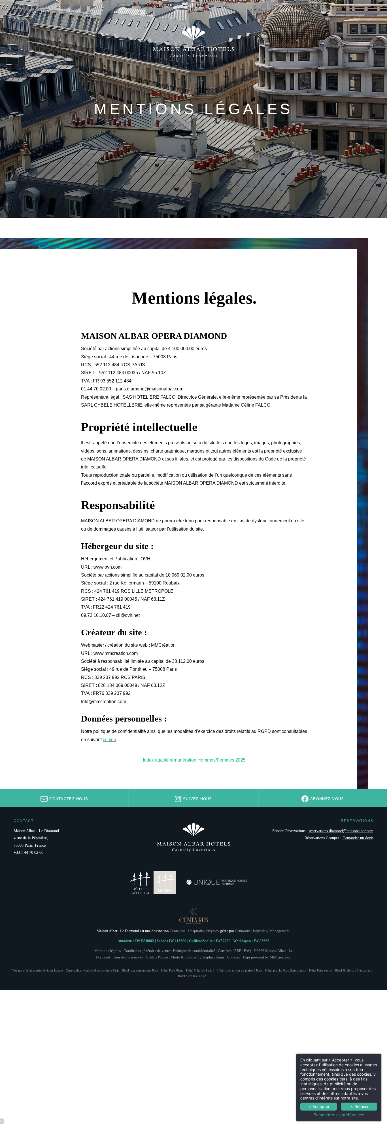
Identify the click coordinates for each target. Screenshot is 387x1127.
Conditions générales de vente (147, 951)
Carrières (224, 951)
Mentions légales (107, 951)
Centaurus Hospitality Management (262, 931)
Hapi (246, 957)
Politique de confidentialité (194, 951)
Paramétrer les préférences (339, 1115)
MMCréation (280, 957)
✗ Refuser (359, 1106)
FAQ (247, 951)
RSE (237, 951)
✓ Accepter (318, 1106)
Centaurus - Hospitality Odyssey (194, 931)
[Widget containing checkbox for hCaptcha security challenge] (288, 700)
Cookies (233, 957)
